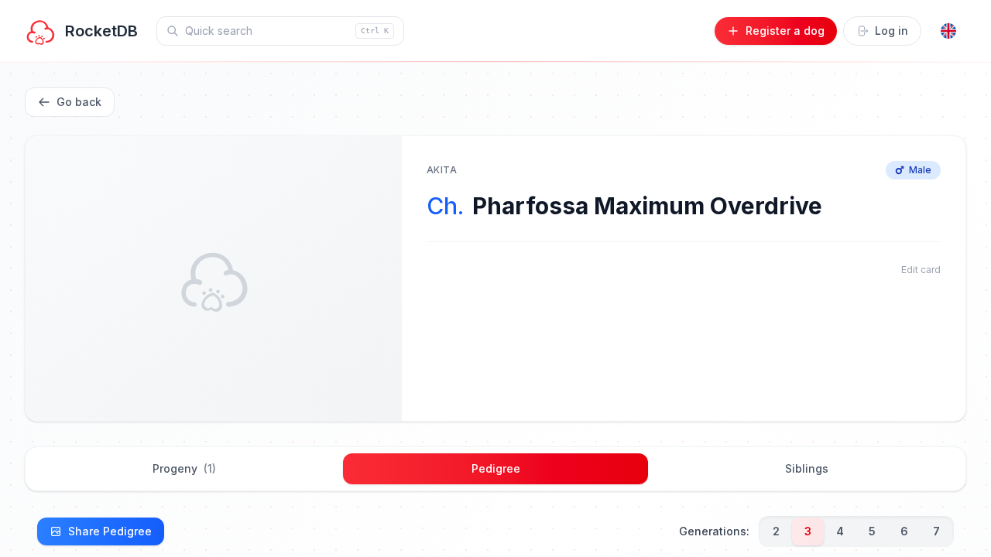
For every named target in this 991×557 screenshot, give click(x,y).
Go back (79, 101)
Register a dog (785, 30)
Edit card (921, 269)
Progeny (184, 468)
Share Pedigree (110, 531)
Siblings (806, 468)
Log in (891, 30)
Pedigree (495, 468)
